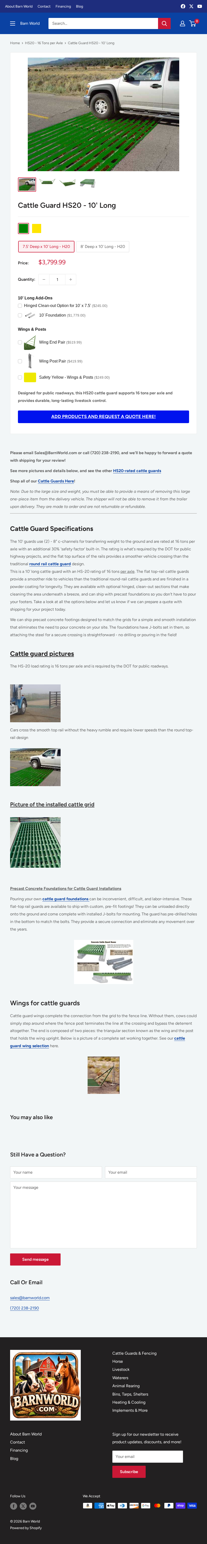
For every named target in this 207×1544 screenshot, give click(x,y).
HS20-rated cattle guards (137, 470)
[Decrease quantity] (44, 279)
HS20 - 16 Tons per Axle (44, 43)
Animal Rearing (126, 1385)
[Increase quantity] (70, 279)
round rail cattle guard (50, 563)
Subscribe (129, 1471)
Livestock (121, 1369)
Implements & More (130, 1410)
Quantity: (26, 279)
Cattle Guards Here (56, 481)
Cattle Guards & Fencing (134, 1353)
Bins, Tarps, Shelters (130, 1394)
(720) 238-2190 (24, 1308)
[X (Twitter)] (191, 6)
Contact (44, 6)
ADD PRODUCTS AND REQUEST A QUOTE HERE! (103, 416)
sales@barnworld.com (30, 1297)
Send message (35, 1259)
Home (15, 43)
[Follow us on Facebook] (13, 1506)
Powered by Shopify (26, 1528)
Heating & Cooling (128, 1402)
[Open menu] (12, 23)
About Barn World (19, 6)
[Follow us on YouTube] (32, 1506)
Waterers (120, 1377)
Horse (117, 1361)
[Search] (164, 23)
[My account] (182, 23)
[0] (193, 23)
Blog (79, 6)
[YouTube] (199, 6)
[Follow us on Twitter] (23, 1506)
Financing (63, 6)
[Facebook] (183, 6)
